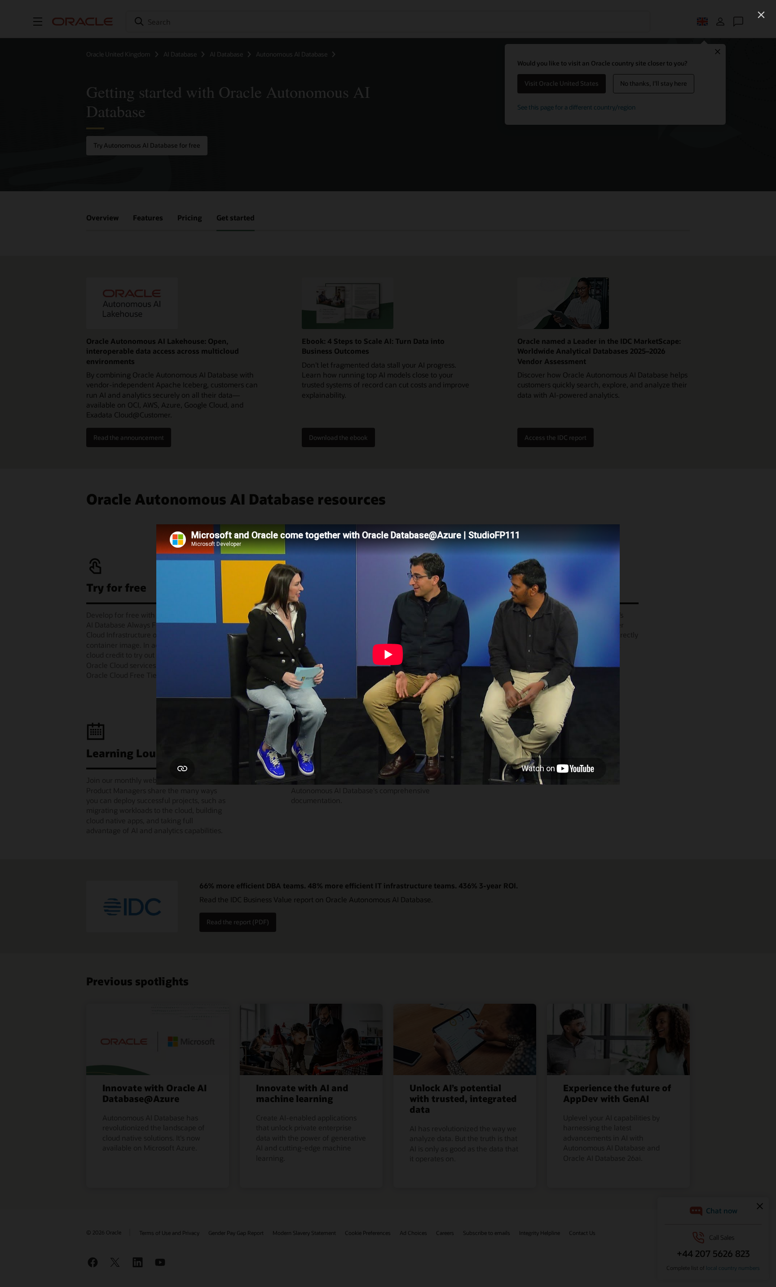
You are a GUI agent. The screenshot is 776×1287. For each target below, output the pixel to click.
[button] (761, 15)
